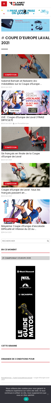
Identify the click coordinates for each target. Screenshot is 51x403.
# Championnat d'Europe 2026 (16, 258)
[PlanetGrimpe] (17, 3)
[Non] (47, 394)
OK (26, 399)
